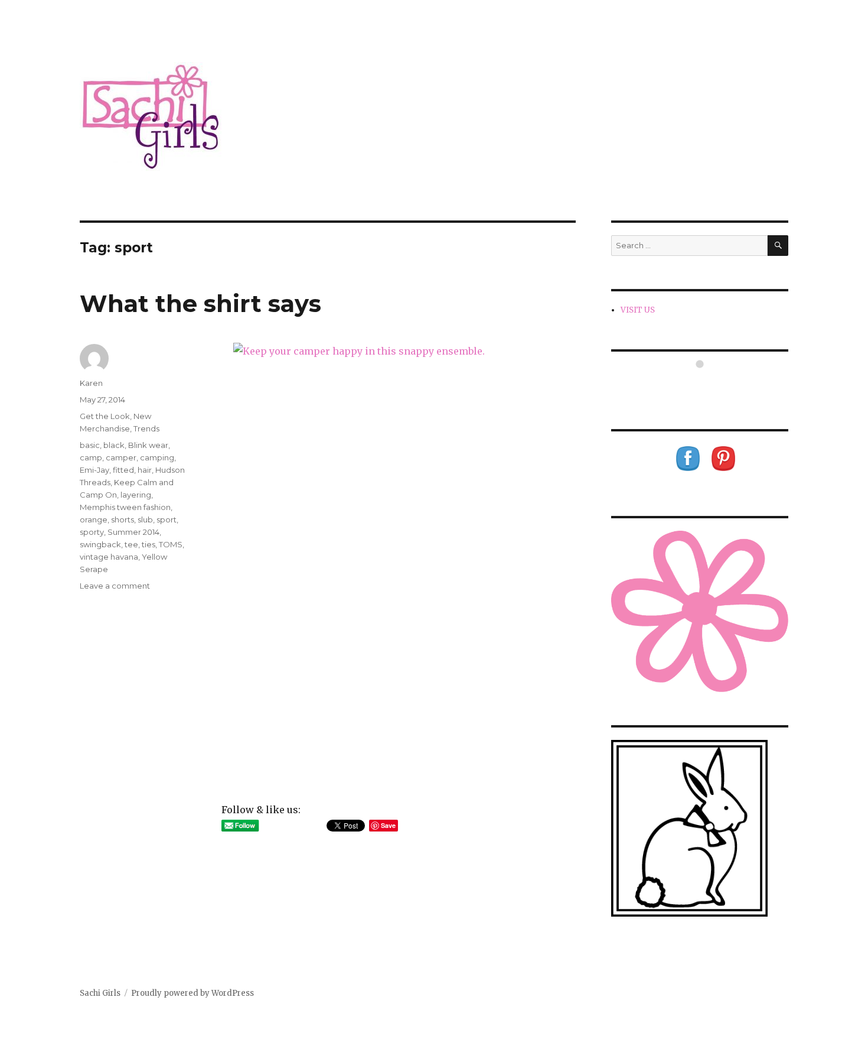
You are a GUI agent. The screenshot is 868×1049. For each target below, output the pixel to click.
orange (93, 519)
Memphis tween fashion (125, 507)
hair (145, 470)
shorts (122, 519)
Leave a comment (115, 585)
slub (145, 519)
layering (135, 494)
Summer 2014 (133, 532)
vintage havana (109, 556)
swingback (100, 544)
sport (166, 519)
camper (121, 457)
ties (148, 544)
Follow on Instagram (707, 386)
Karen (91, 383)
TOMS (170, 544)
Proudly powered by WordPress (192, 993)
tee (131, 544)
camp (91, 457)
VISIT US (638, 310)
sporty (92, 532)
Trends (146, 428)
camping (157, 457)
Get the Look (105, 416)
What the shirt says (200, 303)
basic (90, 445)
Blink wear (148, 445)
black (114, 445)
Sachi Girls (100, 993)
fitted (123, 470)
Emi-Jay (94, 470)
